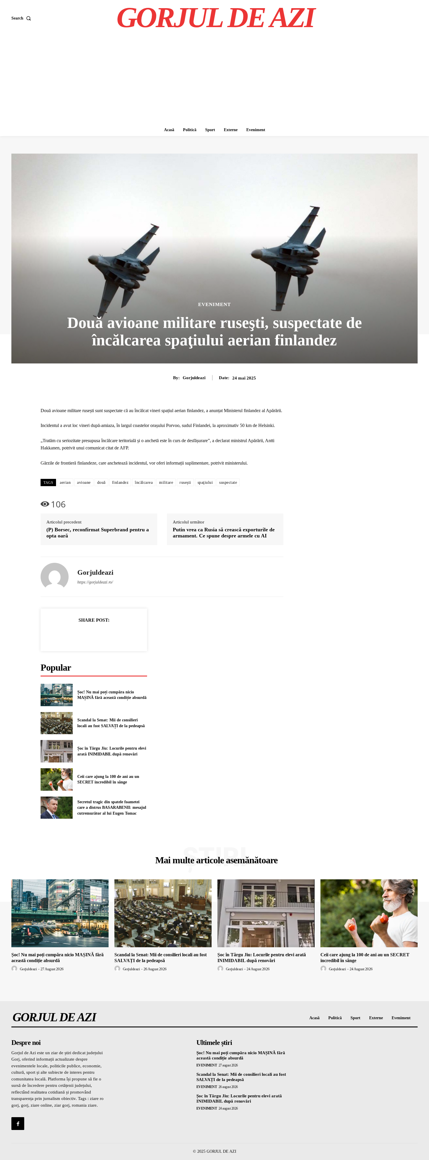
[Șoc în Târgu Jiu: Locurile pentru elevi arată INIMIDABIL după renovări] (57, 751)
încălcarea (144, 482)
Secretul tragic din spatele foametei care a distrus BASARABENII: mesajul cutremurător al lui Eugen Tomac (111, 807)
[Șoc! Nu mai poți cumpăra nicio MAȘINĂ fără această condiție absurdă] (57, 695)
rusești (185, 482)
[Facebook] (74, 634)
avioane (84, 482)
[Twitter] (87, 634)
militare (166, 482)
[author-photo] (15, 969)
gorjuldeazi (194, 377)
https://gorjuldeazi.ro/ (95, 582)
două (101, 482)
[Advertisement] (214, 80)
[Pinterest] (101, 634)
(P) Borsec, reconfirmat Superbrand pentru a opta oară (97, 533)
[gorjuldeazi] (55, 577)
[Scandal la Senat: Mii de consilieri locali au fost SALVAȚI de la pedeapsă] (57, 723)
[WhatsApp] (114, 634)
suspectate (228, 482)
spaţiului (205, 482)
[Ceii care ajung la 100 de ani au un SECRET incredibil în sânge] (57, 779)
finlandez (120, 482)
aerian (65, 482)
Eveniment (214, 304)
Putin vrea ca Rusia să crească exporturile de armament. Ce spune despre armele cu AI (224, 533)
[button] (22, 18)
